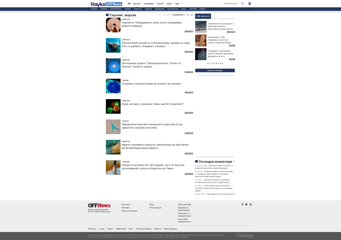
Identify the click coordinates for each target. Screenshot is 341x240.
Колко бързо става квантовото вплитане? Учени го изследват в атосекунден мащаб (214, 188)
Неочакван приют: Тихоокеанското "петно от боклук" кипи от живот (151, 64)
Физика (103, 9)
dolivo (200, 171)
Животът (138, 9)
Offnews (149, 4)
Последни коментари (215, 162)
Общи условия (184, 204)
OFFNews (92, 229)
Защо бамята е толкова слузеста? (221, 194)
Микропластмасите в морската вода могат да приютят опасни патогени (152, 126)
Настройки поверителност (185, 220)
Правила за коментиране (184, 208)
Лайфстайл (121, 229)
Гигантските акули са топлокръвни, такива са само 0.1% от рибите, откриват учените (156, 44)
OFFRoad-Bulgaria (144, 229)
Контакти (125, 204)
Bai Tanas (201, 194)
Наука (137, 4)
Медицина (160, 9)
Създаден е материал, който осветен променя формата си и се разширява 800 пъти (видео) (220, 56)
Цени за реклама (129, 211)
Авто (169, 4)
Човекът (148, 9)
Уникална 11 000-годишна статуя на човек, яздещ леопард (219, 40)
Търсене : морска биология (122, 17)
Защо (183, 9)
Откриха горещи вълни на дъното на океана (151, 83)
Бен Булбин (202, 166)
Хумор (202, 9)
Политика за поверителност (185, 214)
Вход (152, 204)
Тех (177, 4)
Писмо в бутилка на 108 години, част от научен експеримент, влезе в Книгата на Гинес (153, 166)
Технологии (172, 9)
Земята (127, 9)
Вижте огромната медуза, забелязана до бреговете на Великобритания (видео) (155, 146)
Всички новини (215, 70)
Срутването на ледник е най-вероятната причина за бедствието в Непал (221, 27)
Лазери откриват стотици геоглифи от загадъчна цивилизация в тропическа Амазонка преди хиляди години (214, 173)
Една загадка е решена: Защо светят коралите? (153, 103)
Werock (157, 229)
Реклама (125, 207)
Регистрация (155, 207)
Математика (116, 9)
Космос (94, 9)
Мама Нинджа (170, 229)
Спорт (160, 4)
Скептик (193, 9)
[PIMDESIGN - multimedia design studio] (243, 236)
